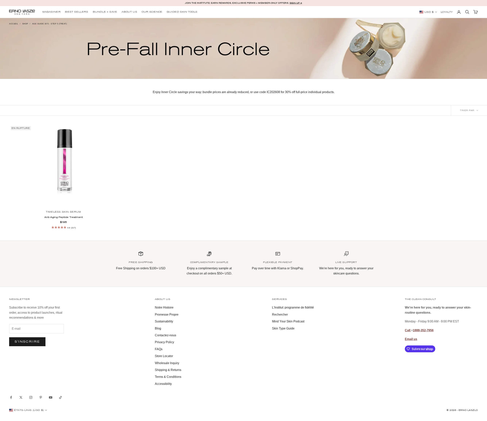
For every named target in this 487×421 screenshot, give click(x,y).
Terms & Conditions (168, 376)
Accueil (13, 24)
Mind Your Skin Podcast (288, 321)
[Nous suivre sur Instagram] (31, 397)
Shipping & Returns (168, 370)
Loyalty (447, 12)
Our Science (152, 12)
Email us (411, 339)
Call (408, 330)
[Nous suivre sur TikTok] (60, 397)
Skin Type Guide (283, 328)
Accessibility (163, 383)
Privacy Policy (164, 342)
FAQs (158, 349)
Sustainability (164, 321)
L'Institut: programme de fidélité (293, 307)
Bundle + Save (105, 12)
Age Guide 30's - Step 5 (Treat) (49, 24)
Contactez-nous (165, 335)
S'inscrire (27, 341)
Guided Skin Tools (182, 12)
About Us (129, 12)
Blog (158, 328)
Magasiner (51, 12)
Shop (25, 24)
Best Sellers (76, 12)
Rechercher (280, 314)
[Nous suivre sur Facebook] (11, 397)
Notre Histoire (164, 307)
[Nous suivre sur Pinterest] (41, 397)
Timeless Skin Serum (63, 212)
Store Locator (164, 356)
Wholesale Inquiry (167, 363)
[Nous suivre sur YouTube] (51, 397)
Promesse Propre (166, 314)
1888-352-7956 (423, 330)
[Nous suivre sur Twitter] (21, 397)
